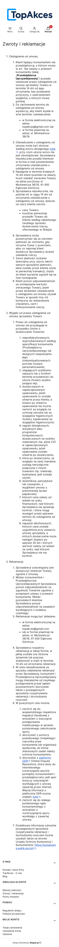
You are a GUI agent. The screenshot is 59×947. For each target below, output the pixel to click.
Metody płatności (12, 890)
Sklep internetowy (26, 942)
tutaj (35, 796)
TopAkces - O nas (12, 873)
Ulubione (7, 934)
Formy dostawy (11, 896)
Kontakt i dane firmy (13, 869)
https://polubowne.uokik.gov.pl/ (36, 846)
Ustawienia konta (12, 930)
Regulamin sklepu (12, 910)
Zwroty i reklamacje (13, 893)
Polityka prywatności (14, 913)
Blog (5, 876)
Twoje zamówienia (12, 927)
